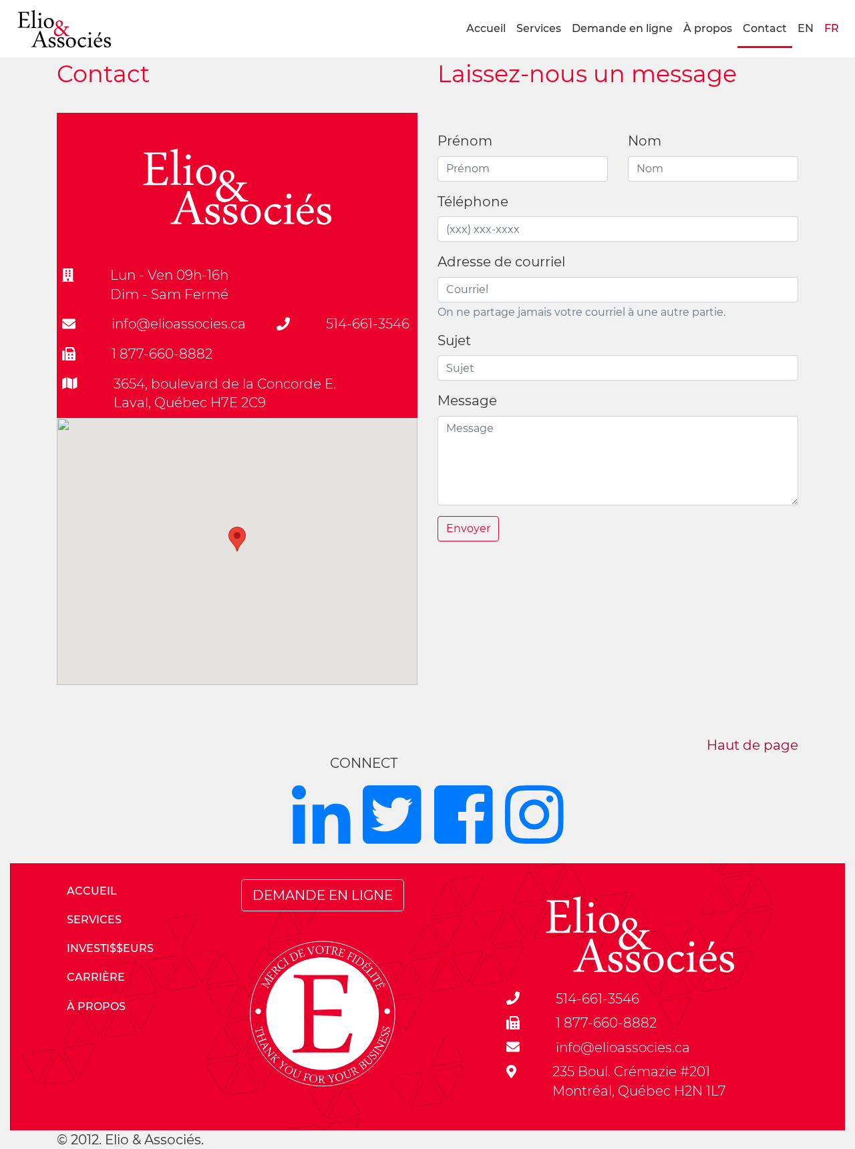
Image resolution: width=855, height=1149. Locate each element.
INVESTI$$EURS (110, 948)
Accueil (486, 28)
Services (538, 28)
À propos (707, 28)
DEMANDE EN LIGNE (322, 895)
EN (806, 28)
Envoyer (468, 528)
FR (831, 28)
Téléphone (473, 202)
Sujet (454, 340)
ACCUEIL (92, 891)
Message (467, 401)
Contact (765, 28)
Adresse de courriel (501, 262)
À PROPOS (96, 1006)
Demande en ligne (622, 28)
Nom (644, 141)
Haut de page (752, 745)
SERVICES (94, 919)
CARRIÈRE (96, 977)
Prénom (465, 141)
